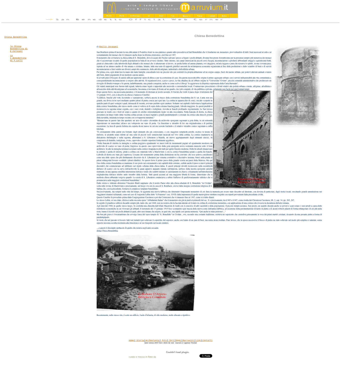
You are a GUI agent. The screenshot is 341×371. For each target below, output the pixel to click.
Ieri (171, 340)
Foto (164, 340)
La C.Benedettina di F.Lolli (18, 58)
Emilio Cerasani (108, 47)
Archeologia (152, 340)
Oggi (178, 340)
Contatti (207, 340)
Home (131, 340)
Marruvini (188, 340)
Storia (139, 340)
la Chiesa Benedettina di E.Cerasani (19, 49)
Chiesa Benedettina (15, 37)
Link (198, 340)
